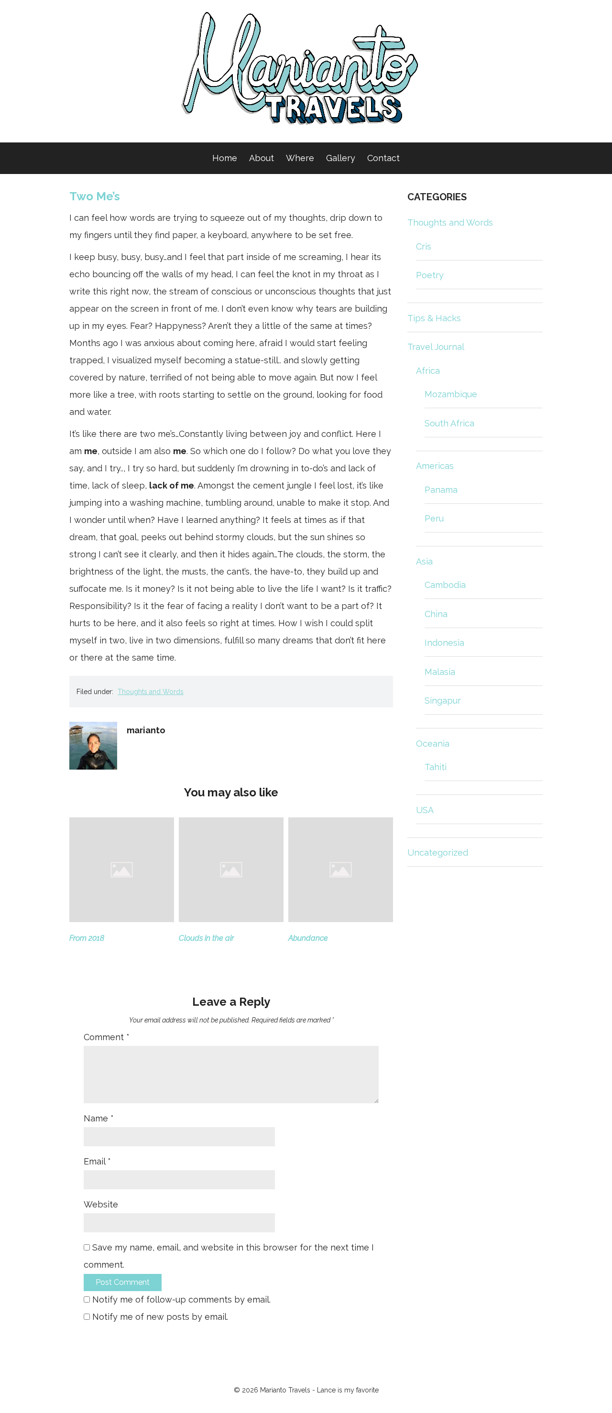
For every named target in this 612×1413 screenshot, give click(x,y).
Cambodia (445, 585)
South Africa (449, 423)
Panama (441, 490)
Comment (107, 1037)
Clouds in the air (206, 938)
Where (300, 158)
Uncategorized (437, 853)
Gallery (340, 158)
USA (425, 810)
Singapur (443, 701)
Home (224, 158)
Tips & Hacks (434, 318)
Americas (435, 466)
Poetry (430, 275)
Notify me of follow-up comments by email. (181, 1299)
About (261, 158)
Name (99, 1118)
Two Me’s (94, 196)
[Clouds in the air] (231, 919)
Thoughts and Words (151, 692)
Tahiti (436, 767)
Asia (424, 561)
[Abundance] (340, 919)
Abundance (308, 938)
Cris (423, 246)
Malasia (440, 672)
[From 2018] (121, 919)
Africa (428, 371)
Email (97, 1161)
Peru (434, 518)
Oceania (432, 744)
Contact (383, 158)
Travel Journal (435, 347)
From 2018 (86, 938)
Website (101, 1204)
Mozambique (451, 394)
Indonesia (444, 643)
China (436, 614)
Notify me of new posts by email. (160, 1317)
